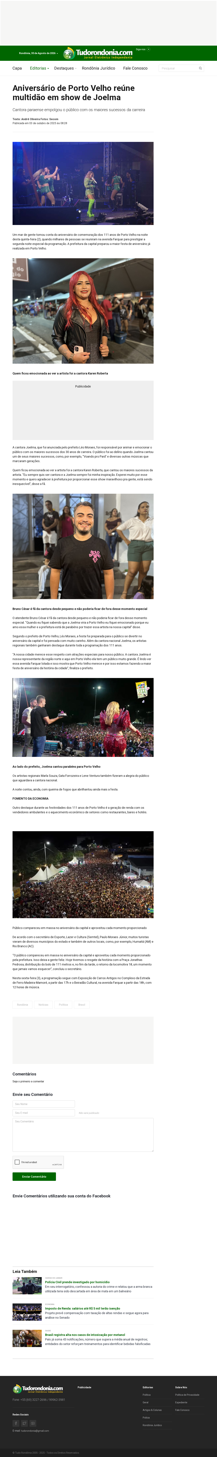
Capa (17, 68)
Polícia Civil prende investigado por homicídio (77, 1282)
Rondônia (22, 1004)
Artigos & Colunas (152, 1410)
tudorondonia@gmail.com (35, 1430)
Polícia (146, 1417)
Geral (145, 1402)
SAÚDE (48, 1331)
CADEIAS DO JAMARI (53, 1278)
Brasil (81, 1004)
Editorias (38, 68)
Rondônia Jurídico (98, 68)
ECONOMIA (49, 1304)
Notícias (43, 1004)
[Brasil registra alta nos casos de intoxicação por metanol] (27, 1338)
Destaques (64, 68)
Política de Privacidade (187, 1394)
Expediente (181, 1402)
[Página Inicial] (97, 53)
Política (63, 1004)
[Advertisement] (83, 1040)
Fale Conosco (135, 68)
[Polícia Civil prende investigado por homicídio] (27, 1285)
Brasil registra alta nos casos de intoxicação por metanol (85, 1335)
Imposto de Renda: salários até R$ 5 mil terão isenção (82, 1308)
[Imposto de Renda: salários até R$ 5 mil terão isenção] (27, 1311)
